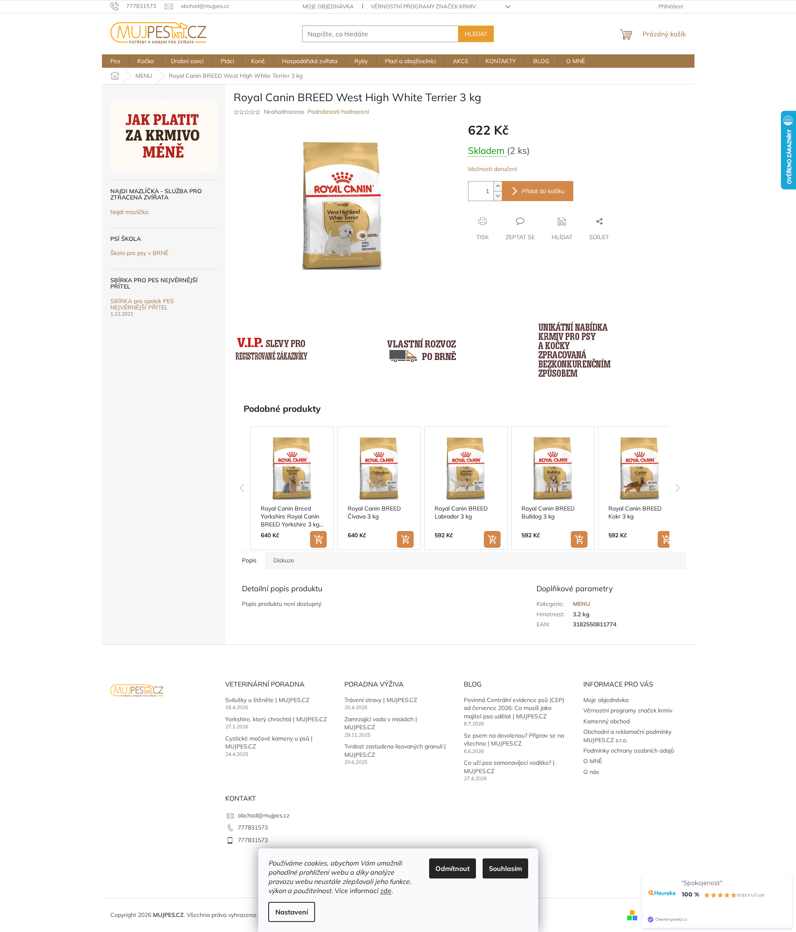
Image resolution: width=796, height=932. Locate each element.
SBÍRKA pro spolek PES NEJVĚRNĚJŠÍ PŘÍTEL (142, 304)
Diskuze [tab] (283, 560)
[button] (242, 488)
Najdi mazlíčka (129, 212)
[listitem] (292, 488)
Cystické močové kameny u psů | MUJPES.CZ (269, 742)
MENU (581, 604)
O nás (591, 772)
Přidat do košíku (543, 191)
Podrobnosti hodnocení (338, 111)
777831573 (253, 827)
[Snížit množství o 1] (497, 196)
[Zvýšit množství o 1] (497, 186)
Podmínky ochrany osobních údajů (628, 750)
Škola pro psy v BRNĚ (139, 253)
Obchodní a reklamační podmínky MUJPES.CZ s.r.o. (627, 735)
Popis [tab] (249, 560)
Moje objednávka (328, 6)
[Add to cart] (318, 539)
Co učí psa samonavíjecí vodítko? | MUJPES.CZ (509, 766)
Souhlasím (505, 868)
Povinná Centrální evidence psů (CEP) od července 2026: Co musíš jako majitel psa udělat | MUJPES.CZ (514, 708)
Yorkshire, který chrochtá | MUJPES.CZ (276, 719)
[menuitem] (115, 61)
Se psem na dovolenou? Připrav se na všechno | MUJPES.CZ (514, 739)
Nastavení (291, 912)
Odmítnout (452, 868)
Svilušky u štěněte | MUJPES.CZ (267, 700)
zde (386, 890)
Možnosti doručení (492, 169)
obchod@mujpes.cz (264, 815)
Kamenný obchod (606, 721)
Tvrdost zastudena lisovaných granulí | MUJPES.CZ (395, 750)
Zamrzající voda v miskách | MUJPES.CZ (380, 723)
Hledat (476, 34)
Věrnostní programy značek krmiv (423, 6)
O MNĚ (592, 761)
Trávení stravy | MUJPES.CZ (380, 700)
